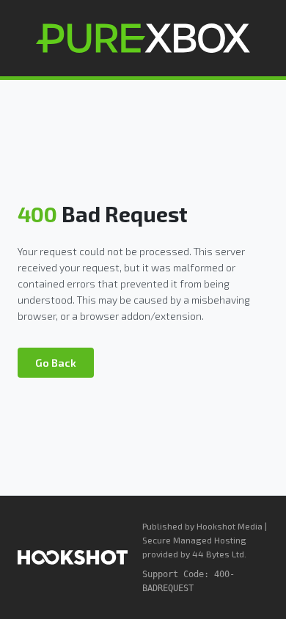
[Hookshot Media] (73, 557)
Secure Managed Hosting (194, 540)
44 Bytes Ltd (218, 554)
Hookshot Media (230, 526)
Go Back (55, 362)
